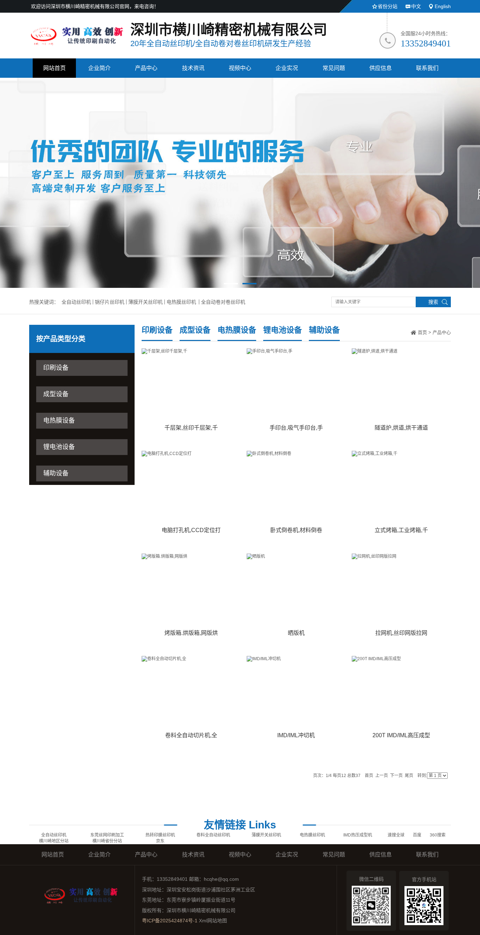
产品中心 (146, 68)
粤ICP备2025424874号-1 (169, 920)
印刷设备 (56, 367)
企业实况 (286, 68)
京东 (160, 841)
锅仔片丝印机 (109, 301)
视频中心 (240, 68)
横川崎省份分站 (107, 841)
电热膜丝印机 (181, 301)
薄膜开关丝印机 (145, 301)
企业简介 (99, 68)
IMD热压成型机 (357, 835)
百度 (417, 835)
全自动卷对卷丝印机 (223, 301)
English (443, 6)
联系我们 (427, 68)
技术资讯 (193, 68)
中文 (416, 6)
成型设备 (56, 394)
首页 (422, 332)
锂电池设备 (59, 446)
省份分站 (387, 6)
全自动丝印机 (76, 301)
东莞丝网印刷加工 (107, 835)
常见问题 (334, 68)
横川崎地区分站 (54, 841)
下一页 (396, 775)
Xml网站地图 (213, 920)
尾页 (409, 775)
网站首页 (54, 68)
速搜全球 (396, 835)
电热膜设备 (59, 420)
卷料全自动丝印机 (213, 835)
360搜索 (438, 835)
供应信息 (380, 68)
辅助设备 (56, 473)
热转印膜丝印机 (160, 835)
